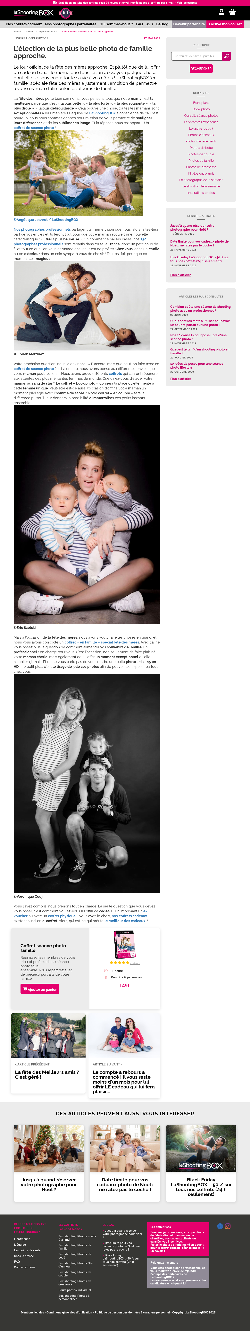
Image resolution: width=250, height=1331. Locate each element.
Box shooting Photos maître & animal (77, 1238)
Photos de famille (201, 160)
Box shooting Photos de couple (74, 1274)
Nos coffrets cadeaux (24, 24)
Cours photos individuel (74, 1290)
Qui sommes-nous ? (116, 24)
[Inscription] (221, 12)
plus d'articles (180, 275)
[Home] (34, 13)
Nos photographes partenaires (70, 24)
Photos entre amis (201, 173)
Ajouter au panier (42, 990)
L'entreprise (22, 1239)
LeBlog (162, 24)
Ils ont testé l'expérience (201, 122)
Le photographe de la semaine (201, 180)
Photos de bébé (201, 148)
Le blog (29, 31)
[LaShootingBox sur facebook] (220, 1228)
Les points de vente (27, 1250)
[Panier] (232, 12)
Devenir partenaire (189, 24)
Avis (149, 24)
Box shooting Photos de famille (74, 1247)
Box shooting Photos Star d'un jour (75, 1265)
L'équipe (20, 1245)
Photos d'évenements (201, 141)
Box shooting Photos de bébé (74, 1256)
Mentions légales (32, 1312)
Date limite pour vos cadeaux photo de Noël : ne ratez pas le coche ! (121, 1246)
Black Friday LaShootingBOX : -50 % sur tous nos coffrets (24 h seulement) (121, 1260)
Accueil (17, 31)
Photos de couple (201, 154)
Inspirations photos (47, 31)
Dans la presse (24, 1256)
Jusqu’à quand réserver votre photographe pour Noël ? (122, 1234)
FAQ (139, 24)
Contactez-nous (24, 1267)
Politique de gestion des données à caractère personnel (132, 1312)
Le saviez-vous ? (201, 128)
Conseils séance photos (201, 115)
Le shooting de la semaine (201, 186)
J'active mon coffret (225, 24)
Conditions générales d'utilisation (69, 1312)
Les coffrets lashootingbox (70, 1227)
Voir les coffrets (187, 3)
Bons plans (201, 103)
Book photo (201, 109)
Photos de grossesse (201, 167)
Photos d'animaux (201, 135)
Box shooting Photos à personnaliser (73, 1297)
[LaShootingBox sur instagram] (228, 1229)
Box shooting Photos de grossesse (74, 1283)
